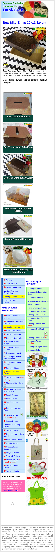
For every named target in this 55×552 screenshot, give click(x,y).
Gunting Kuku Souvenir (11, 448)
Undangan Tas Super (36, 338)
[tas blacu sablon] (37, 460)
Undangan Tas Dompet (36, 324)
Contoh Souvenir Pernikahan (11, 292)
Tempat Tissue (12, 415)
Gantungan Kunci (13, 353)
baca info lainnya (10, 490)
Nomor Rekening (13, 287)
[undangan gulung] (37, 419)
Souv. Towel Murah (14, 440)
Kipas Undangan (34, 304)
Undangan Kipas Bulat (36, 315)
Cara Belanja (11, 284)
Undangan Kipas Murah (37, 311)
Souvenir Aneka (12, 471)
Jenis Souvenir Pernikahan (9, 309)
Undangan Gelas (34, 350)
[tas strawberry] (37, 480)
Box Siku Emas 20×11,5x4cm (24, 22)
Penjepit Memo (12, 452)
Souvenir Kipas (12, 368)
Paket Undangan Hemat (37, 308)
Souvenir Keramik (13, 331)
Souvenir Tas (11, 399)
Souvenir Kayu (12, 421)
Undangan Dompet (35, 341)
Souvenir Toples (13, 377)
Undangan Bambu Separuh (38, 301)
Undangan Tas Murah (36, 329)
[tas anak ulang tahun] (37, 505)
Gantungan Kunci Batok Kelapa (12, 357)
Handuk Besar (12, 443)
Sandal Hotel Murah (14, 327)
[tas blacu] (37, 390)
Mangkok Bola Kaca (14, 383)
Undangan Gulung (35, 289)
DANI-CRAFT (36, 542)
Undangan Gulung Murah (37, 298)
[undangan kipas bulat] (37, 437)
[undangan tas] (37, 368)
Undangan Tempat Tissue (38, 347)
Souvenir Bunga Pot (14, 338)
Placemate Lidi (12, 460)
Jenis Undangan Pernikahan (33, 282)
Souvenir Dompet (13, 334)
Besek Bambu (12, 395)
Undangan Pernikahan (13, 297)
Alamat (9, 280)
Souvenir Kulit (12, 430)
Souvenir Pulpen (13, 456)
